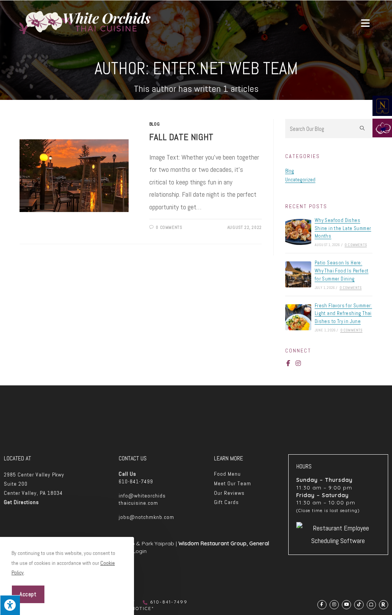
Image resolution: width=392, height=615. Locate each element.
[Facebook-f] (288, 363)
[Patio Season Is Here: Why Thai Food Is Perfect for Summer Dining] (298, 274)
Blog (154, 124)
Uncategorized (300, 179)
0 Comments (169, 227)
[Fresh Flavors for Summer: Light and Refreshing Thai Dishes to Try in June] (298, 317)
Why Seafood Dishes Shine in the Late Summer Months (343, 228)
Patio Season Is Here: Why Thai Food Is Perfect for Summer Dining (342, 270)
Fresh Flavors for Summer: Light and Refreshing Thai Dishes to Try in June (343, 313)
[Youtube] (346, 604)
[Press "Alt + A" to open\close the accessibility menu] (10, 605)
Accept (28, 594)
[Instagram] (298, 363)
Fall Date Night (181, 137)
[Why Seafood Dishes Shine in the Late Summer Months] (298, 232)
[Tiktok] (358, 604)
